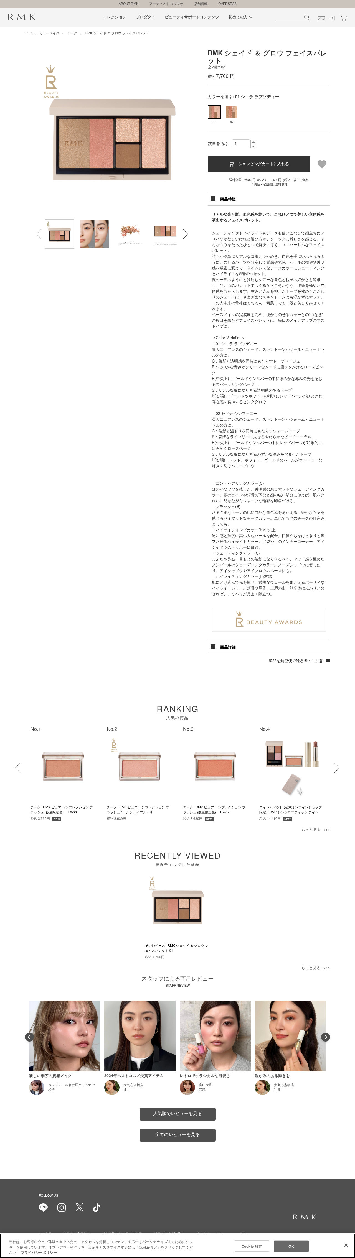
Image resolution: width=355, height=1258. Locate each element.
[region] (177, 1245)
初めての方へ (240, 17)
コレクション (114, 17)
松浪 (51, 1090)
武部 (202, 1090)
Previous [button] (37, 230)
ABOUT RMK (128, 4)
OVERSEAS (227, 4)
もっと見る (311, 829)
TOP (28, 32)
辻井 (126, 1090)
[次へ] (331, 764)
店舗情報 (200, 4)
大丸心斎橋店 (133, 1085)
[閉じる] (346, 1245)
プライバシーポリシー (39, 1252)
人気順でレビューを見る (177, 1113)
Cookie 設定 (252, 1246)
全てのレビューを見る (177, 1134)
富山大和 (205, 1085)
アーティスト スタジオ (166, 4)
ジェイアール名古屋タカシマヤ (71, 1085)
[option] (112, 133)
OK (291, 1246)
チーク (72, 32)
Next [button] (179, 230)
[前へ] (16, 764)
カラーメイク (49, 32)
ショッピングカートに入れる (264, 163)
